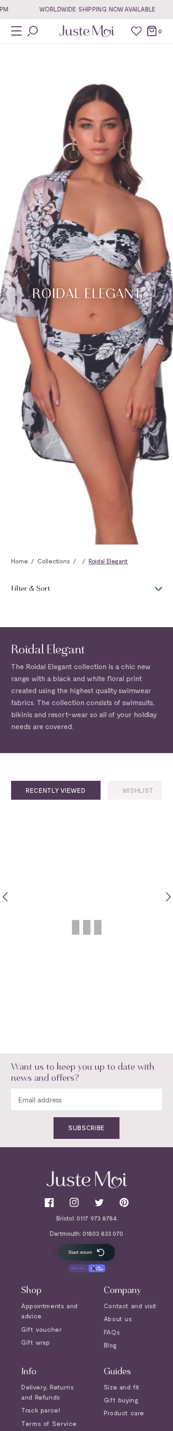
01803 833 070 (103, 1233)
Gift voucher (41, 1329)
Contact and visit (130, 1306)
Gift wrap (35, 1342)
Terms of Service (49, 1423)
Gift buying (121, 1400)
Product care (124, 1413)
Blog (110, 1345)
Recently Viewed (56, 790)
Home (19, 561)
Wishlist (138, 790)
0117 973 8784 (97, 1218)
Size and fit (122, 1387)
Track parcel (40, 1410)
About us (118, 1319)
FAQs (112, 1332)
